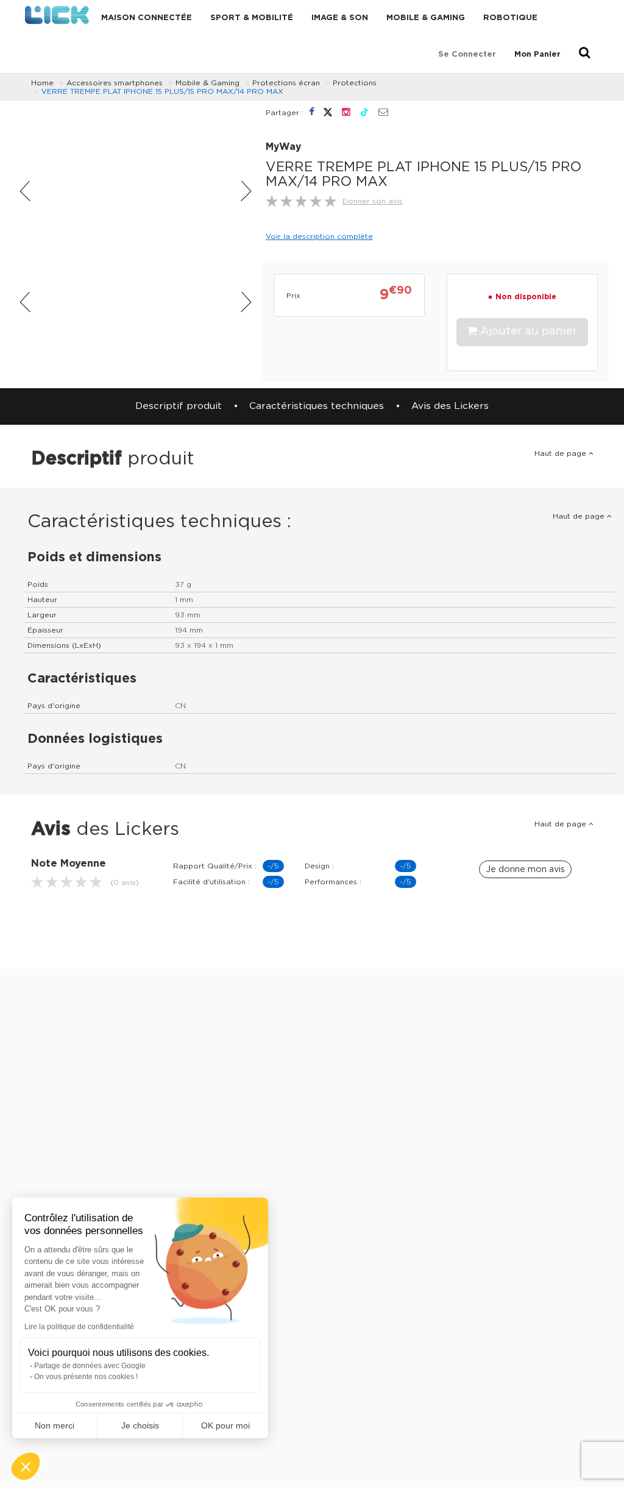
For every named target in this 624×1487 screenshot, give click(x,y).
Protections (355, 83)
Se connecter (467, 55)
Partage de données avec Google (90, 1365)
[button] (25, 1466)
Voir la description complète (319, 236)
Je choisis (140, 1425)
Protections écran (286, 83)
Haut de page (561, 453)
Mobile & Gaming (425, 18)
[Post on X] (329, 112)
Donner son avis (372, 201)
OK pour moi (225, 1425)
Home (42, 83)
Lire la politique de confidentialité (79, 1326)
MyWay (283, 147)
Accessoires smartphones (114, 83)
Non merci (54, 1425)
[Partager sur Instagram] (347, 112)
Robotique (510, 18)
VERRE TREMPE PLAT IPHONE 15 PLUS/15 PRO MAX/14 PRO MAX (162, 91)
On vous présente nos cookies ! (86, 1376)
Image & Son (339, 18)
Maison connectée (146, 18)
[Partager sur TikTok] (366, 112)
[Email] (383, 112)
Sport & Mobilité (251, 18)
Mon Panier (537, 55)
